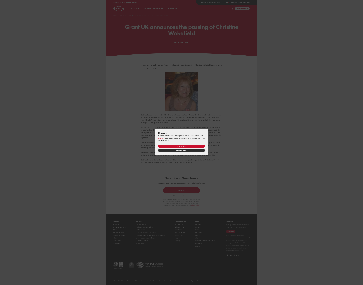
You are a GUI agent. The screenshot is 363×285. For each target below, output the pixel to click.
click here (161, 138)
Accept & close (181, 146)
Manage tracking (181, 150)
